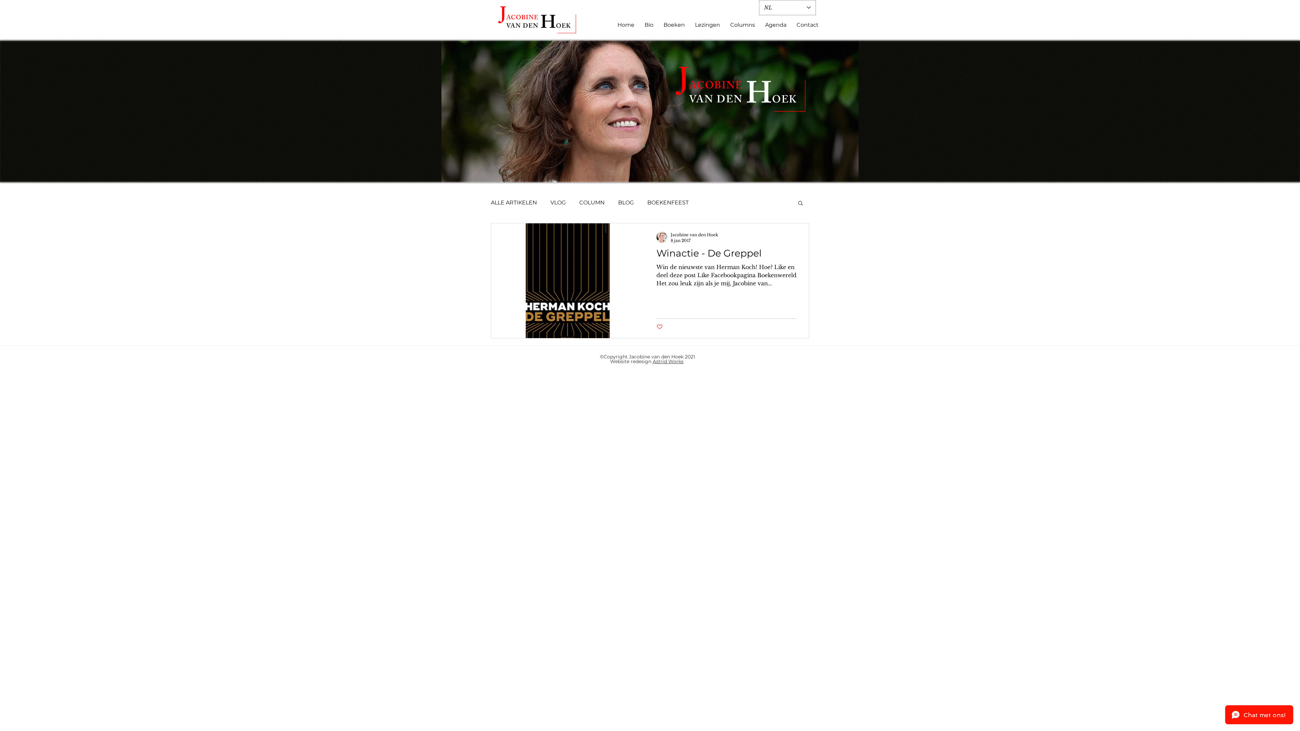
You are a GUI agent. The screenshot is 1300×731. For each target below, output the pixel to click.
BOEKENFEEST (668, 202)
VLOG (558, 202)
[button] (800, 203)
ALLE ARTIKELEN (514, 202)
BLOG (626, 202)
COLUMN (592, 202)
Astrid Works (668, 361)
